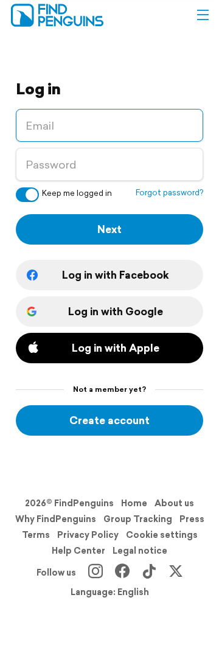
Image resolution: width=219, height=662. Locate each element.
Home (134, 503)
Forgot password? (169, 192)
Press (191, 519)
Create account (109, 420)
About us (174, 503)
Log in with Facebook (115, 274)
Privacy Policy (88, 535)
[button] (202, 15)
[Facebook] (122, 572)
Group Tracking (137, 519)
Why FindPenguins (55, 519)
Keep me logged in (77, 193)
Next (109, 229)
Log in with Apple (115, 347)
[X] (176, 572)
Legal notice (140, 551)
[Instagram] (95, 572)
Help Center (78, 551)
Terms (36, 535)
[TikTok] (149, 572)
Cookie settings (162, 535)
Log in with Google (115, 311)
